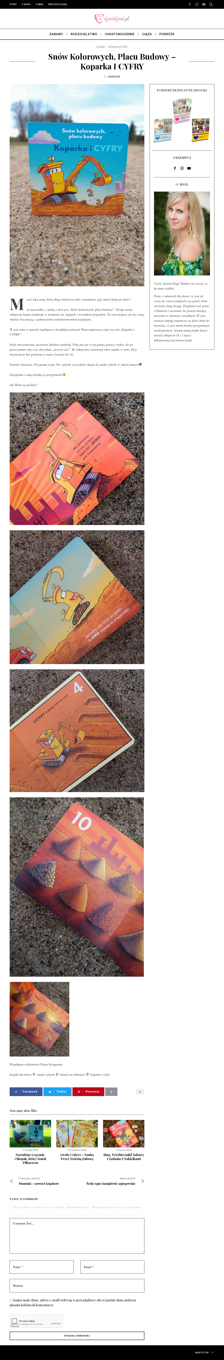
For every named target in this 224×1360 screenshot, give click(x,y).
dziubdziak (114, 76)
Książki (101, 46)
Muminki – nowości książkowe (39, 1181)
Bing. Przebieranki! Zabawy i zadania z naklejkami (123, 1157)
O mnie (39, 4)
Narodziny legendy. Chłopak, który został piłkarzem (30, 1159)
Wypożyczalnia (57, 4)
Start (13, 4)
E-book (26, 4)
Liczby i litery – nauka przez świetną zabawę (77, 1157)
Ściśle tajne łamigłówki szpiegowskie (110, 1181)
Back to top (202, 1352)
